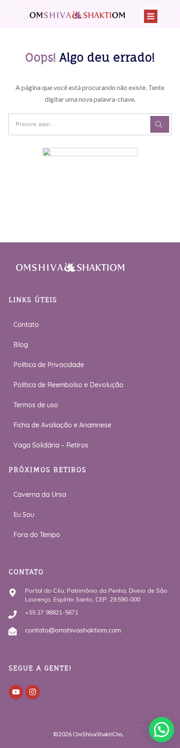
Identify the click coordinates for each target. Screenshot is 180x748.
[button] (161, 729)
